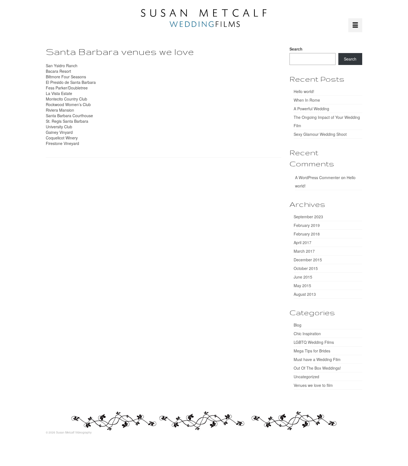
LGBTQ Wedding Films (314, 342)
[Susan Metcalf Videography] (204, 18)
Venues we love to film (313, 385)
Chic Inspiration (307, 333)
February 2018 (307, 234)
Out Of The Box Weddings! (317, 368)
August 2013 (305, 294)
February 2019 (307, 225)
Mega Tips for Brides (312, 351)
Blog (297, 325)
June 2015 (303, 277)
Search (296, 49)
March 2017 (304, 251)
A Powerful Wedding (311, 108)
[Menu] (355, 25)
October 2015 (306, 268)
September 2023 (308, 216)
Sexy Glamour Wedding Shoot (320, 134)
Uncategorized (306, 376)
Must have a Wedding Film (317, 359)
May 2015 (302, 285)
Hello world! (304, 91)
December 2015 (308, 259)
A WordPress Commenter (317, 177)
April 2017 (302, 242)
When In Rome (307, 100)
